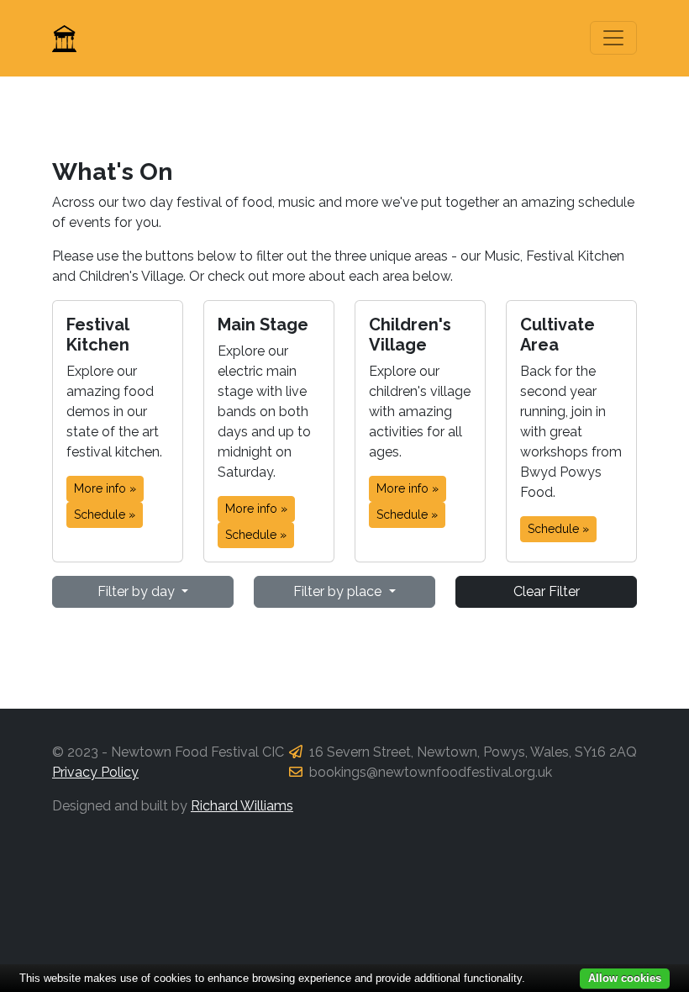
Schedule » (104, 514)
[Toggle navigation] (613, 38)
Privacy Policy (95, 772)
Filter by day (137, 591)
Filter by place (339, 591)
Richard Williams (242, 806)
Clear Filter (546, 591)
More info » (105, 488)
